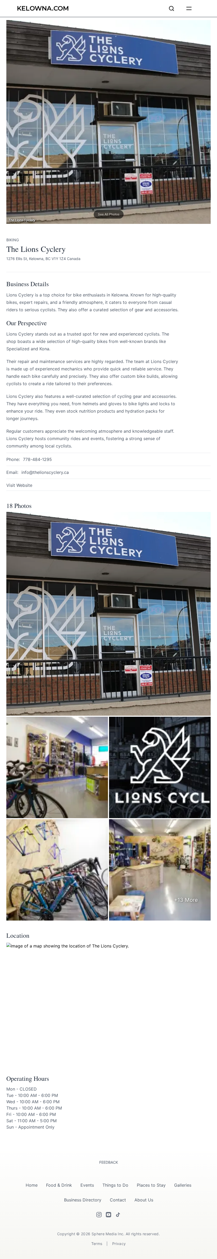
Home (32, 1185)
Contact (118, 1200)
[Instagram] (99, 1214)
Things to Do (115, 1185)
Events (87, 1185)
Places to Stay (151, 1185)
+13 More (186, 900)
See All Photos (108, 214)
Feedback (108, 1162)
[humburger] (189, 8)
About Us (143, 1200)
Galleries (182, 1185)
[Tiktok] (118, 1214)
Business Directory (82, 1200)
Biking (12, 240)
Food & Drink (59, 1185)
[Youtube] (108, 1214)
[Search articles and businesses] (171, 8)
